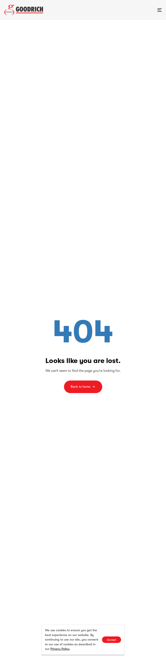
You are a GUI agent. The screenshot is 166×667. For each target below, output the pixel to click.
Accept (111, 639)
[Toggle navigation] (135, 10)
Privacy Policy (59, 649)
